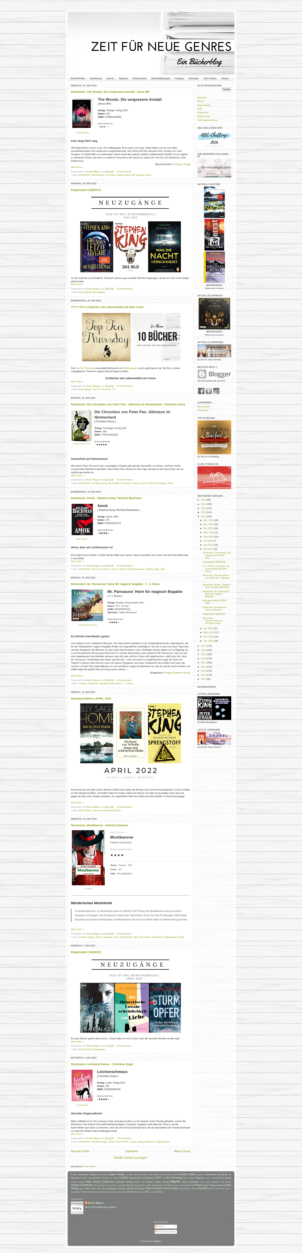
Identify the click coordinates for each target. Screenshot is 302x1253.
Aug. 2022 (208, 537)
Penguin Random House (176, 672)
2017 (204, 662)
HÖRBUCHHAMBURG (82, 1185)
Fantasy (179, 78)
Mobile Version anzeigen (130, 1157)
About (200, 101)
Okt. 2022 (208, 528)
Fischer (97, 1181)
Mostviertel (145, 937)
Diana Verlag (188, 1178)
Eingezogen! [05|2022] (86, 189)
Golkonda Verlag (124, 1182)
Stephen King (152, 569)
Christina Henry (99, 483)
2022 (204, 516)
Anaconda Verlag (87, 1174)
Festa (88, 1181)
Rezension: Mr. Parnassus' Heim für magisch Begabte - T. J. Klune (115, 584)
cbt (135, 1192)
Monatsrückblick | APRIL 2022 (91, 698)
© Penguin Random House (81, 444)
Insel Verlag (99, 1185)
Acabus (74, 1174)
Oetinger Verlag (181, 164)
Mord (151, 483)
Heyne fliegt (205, 1182)
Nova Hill (130, 175)
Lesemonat (97, 810)
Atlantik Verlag (140, 1174)
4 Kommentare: (125, 171)
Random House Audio (110, 683)
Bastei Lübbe (187, 1174)
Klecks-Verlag (179, 1185)
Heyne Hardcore (190, 1182)
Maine (122, 569)
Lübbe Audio (89, 1188)
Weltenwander (130, 368)
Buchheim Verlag (100, 1178)
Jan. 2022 (208, 641)
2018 (204, 658)
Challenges (203, 410)
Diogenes (199, 1178)
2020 (204, 650)
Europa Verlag (77, 1182)
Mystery (123, 78)
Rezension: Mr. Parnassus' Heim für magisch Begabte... (216, 594)
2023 (204, 512)
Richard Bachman (135, 569)
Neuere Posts (80, 1151)
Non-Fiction (210, 78)
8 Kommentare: (125, 680)
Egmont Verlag (210, 1178)
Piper (149, 1188)
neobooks (159, 1192)
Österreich (157, 937)
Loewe (219, 1185)
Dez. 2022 (208, 520)
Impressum (203, 112)
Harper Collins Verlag (157, 1182)
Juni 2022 (208, 545)
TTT (114, 389)
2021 (204, 646)
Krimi (116, 937)
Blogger (157, 1241)
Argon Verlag (116, 1174)
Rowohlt (202, 1188)
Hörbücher (93, 683)
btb (128, 1192)
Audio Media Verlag (157, 1174)
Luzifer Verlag (136, 1142)
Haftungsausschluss (207, 120)
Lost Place (110, 175)
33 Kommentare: (125, 386)
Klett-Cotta (189, 1185)
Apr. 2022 (208, 628)
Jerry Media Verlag (114, 1185)
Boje (219, 1174)
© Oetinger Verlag (82, 133)
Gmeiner (89, 889)
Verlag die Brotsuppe (100, 1192)
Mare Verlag (102, 1188)
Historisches (140, 78)
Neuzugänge (98, 292)
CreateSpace (148, 1178)
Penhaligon (160, 483)
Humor (225, 78)
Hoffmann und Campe (221, 1182)
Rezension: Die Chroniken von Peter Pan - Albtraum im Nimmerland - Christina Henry (128, 404)
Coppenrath (135, 1178)
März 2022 (209, 632)
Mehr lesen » (77, 167)
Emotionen (96, 78)
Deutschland (98, 175)
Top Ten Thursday (85, 368)
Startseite (131, 1151)
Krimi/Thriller (78, 78)
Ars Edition (129, 1175)
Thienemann (86, 1192)
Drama (95, 569)
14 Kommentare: (125, 480)
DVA (163, 1178)
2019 (204, 654)
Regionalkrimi (170, 937)
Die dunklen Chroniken (119, 483)
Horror (110, 78)
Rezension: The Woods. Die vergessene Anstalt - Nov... (217, 555)
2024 (204, 508)
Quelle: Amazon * (82, 539)
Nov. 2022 (208, 524)
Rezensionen (203, 105)
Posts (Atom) (89, 1166)
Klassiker (194, 78)
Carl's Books (114, 1178)
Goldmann (108, 1181)
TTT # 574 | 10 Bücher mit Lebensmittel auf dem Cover (107, 307)
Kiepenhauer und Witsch (162, 1185)
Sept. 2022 (209, 532)
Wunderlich (112, 1192)
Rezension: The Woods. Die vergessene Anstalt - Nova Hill (110, 91)
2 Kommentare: (125, 934)
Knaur (198, 1185)
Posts (160, 1226)
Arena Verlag (102, 1174)
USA (162, 569)
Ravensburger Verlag (188, 1188)
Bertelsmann (201, 1175)
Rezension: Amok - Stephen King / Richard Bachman (106, 498)
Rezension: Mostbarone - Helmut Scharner (99, 825)
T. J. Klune (128, 683)
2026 (204, 500)
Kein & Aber (146, 1185)
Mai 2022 (208, 549)
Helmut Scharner (104, 937)
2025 (204, 504)
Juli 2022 (208, 541)
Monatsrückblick (113, 810)
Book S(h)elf (85, 292)
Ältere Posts (182, 1151)
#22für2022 (84, 175)
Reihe (148, 175)
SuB (199, 109)
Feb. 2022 (208, 637)
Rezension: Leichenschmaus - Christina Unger (102, 1064)
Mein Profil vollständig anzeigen (100, 1207)
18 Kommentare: (125, 289)
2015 (204, 671)
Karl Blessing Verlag (131, 1185)
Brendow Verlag (86, 1178)
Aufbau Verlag (173, 1174)
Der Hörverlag (174, 1177)
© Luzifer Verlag (82, 1105)
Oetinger (140, 175)
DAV (158, 1177)
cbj (131, 1192)
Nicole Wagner (95, 1203)
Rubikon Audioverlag (216, 1189)
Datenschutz (203, 116)
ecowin (151, 1192)
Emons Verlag (224, 1178)
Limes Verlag (208, 1185)
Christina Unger (99, 1142)
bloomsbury (121, 1192)
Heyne (115, 569)
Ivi (105, 1185)
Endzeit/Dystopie (160, 78)
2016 (204, 667)
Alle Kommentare (166, 1231)
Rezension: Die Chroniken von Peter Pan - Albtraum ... (216, 578)
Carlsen (123, 1177)
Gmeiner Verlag (86, 937)
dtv (146, 1191)
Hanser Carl (139, 1182)
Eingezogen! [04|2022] (86, 952)
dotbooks (141, 1192)
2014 (204, 675)
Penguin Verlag (125, 1188)
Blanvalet (211, 1174)
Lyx (80, 1188)
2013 (204, 679)
